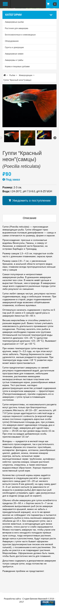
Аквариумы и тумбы (14, 60)
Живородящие (25, 75)
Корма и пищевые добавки (17, 66)
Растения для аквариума (16, 28)
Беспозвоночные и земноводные (20, 35)
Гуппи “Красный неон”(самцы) (17, 80)
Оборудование (12, 41)
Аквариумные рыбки (14, 22)
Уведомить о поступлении (30, 200)
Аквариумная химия (14, 54)
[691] (29, 105)
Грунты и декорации (14, 47)
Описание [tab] (29, 218)
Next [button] (55, 138)
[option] (11, 136)
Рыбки (12, 75)
